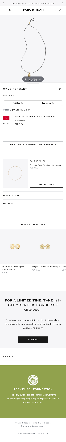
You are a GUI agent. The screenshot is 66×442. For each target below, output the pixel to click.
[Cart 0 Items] (60, 11)
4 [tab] (36, 80)
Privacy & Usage (22, 423)
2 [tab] (31, 80)
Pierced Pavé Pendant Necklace (45, 165)
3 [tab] (34, 80)
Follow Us (8, 356)
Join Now (19, 124)
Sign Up (32, 340)
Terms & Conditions (41, 423)
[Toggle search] (10, 11)
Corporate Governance (32, 426)
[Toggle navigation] (4, 10)
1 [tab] (29, 80)
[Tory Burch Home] (33, 10)
